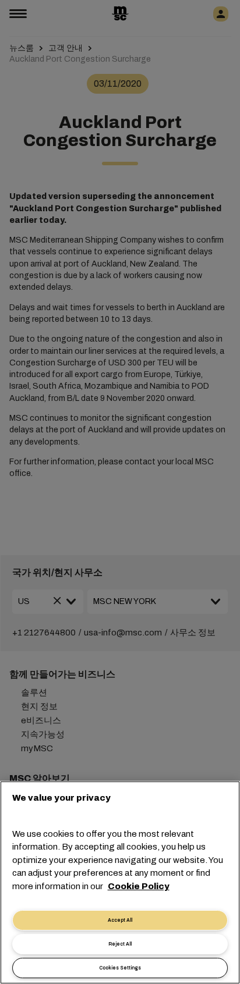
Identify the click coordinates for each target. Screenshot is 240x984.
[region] (120, 882)
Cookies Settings (120, 968)
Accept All (120, 920)
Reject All (120, 944)
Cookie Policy (139, 886)
